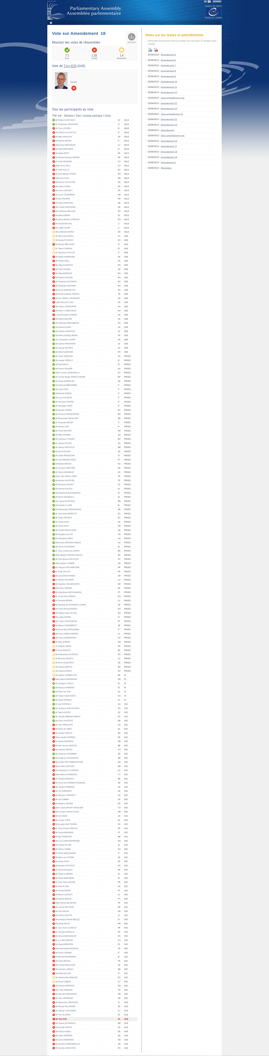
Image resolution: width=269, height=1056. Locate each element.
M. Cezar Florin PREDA (66, 596)
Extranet (217, 1)
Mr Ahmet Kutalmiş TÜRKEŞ (67, 294)
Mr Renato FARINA (64, 393)
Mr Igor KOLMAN (63, 199)
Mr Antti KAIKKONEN (64, 149)
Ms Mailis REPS (62, 153)
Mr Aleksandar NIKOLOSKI (67, 418)
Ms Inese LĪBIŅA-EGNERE (67, 634)
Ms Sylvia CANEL (63, 186)
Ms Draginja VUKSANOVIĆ (67, 758)
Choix (108, 115)
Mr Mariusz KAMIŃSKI (65, 688)
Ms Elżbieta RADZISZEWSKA (68, 493)
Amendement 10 (169, 81)
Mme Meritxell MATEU (65, 232)
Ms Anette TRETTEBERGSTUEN (69, 762)
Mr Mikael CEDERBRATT (66, 625)
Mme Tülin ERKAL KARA (66, 476)
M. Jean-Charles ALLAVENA (68, 551)
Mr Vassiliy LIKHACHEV (66, 1048)
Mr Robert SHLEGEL (64, 277)
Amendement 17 (169, 146)
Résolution (166, 168)
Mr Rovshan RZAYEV (65, 484)
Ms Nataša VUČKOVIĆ (65, 866)
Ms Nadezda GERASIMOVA (67, 323)
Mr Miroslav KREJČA (64, 658)
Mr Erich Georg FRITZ (65, 663)
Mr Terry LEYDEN (63, 128)
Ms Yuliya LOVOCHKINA (66, 306)
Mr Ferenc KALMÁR (64, 369)
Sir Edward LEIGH (63, 327)
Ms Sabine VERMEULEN (66, 675)
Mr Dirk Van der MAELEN (66, 745)
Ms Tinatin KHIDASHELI (66, 207)
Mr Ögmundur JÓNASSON (67, 1002)
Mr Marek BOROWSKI (65, 878)
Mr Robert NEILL (63, 261)
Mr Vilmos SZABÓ (63, 849)
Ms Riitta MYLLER (63, 973)
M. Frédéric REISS (63, 646)
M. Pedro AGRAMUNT (65, 472)
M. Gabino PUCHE (63, 443)
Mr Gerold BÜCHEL (64, 224)
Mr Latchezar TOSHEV (65, 439)
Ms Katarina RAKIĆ (64, 671)
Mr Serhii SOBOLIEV (64, 356)
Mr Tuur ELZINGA (63, 1015)
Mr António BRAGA (64, 899)
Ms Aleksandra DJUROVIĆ (67, 654)
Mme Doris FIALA (63, 166)
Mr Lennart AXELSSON (65, 965)
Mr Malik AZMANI (63, 215)
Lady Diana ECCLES (64, 302)
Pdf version (156, 50)
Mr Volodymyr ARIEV (64, 538)
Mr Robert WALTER (64, 319)
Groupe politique (92, 115)
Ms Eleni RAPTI (62, 526)
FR (209, 1)
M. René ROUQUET (64, 870)
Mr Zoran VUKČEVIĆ (64, 721)
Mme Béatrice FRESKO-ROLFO (69, 555)
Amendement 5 (168, 54)
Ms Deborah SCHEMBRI (66, 754)
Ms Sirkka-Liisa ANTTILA (66, 132)
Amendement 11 (169, 87)
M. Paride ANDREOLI (65, 741)
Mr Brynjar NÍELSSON (65, 244)
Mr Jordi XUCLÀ (62, 170)
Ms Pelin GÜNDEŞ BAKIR (67, 335)
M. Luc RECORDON (64, 940)
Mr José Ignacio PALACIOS (67, 559)
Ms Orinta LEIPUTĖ (64, 915)
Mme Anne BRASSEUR (66, 145)
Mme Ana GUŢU (62, 178)
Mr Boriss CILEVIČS (64, 895)
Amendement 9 (168, 76)
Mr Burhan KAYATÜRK (65, 480)
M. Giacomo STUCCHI (65, 253)
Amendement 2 (168, 162)
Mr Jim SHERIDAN (63, 791)
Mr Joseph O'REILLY (64, 360)
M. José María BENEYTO (66, 514)
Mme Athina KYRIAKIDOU (67, 774)
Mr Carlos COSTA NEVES (66, 621)
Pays (78, 115)
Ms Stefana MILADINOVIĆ (67, 977)
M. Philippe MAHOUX (65, 779)
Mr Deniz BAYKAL (63, 961)
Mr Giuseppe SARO (64, 406)
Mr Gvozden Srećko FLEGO (67, 812)
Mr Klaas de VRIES (64, 729)
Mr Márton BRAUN (63, 464)
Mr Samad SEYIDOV (64, 348)
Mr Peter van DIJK (63, 692)
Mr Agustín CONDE (64, 410)
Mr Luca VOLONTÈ (64, 398)
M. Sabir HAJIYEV (63, 712)
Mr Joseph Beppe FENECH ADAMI (70, 377)
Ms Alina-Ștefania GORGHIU (68, 219)
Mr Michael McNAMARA (66, 957)
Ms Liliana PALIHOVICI (65, 501)
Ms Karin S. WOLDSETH (66, 311)
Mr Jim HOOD (61, 816)
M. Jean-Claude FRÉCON (67, 828)
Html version (150, 50)
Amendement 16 (169, 141)
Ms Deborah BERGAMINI (66, 385)
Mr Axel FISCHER (63, 451)
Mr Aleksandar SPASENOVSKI (68, 509)
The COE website (213, 11)
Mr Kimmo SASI (62, 427)
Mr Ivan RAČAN (62, 911)
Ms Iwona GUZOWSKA (65, 547)
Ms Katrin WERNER (64, 1036)
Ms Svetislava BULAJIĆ (66, 211)
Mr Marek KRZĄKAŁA (65, 497)
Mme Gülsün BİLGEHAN (66, 903)
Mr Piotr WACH (62, 364)
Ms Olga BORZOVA (64, 273)
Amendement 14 (169, 125)
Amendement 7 (168, 65)
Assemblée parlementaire (84, 11)
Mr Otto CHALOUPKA (65, 236)
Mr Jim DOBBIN (62, 799)
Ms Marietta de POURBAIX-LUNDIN (71, 605)
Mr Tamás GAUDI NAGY (66, 696)
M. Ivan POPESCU (63, 704)
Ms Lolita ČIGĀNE (63, 617)
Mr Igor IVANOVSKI (64, 837)
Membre (69, 115)
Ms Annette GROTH (64, 1027)
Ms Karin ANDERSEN (65, 1040)
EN (205, 1)
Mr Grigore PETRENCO (66, 1023)
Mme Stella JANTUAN (65, 766)
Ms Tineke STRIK (63, 820)
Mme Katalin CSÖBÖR (65, 563)
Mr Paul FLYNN (62, 886)
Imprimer (131, 42)
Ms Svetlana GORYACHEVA (67, 708)
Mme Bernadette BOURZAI (67, 948)
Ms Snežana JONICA (64, 969)
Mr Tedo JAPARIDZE (64, 998)
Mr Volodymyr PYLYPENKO (67, 770)
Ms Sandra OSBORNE (65, 787)
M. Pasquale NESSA (64, 422)
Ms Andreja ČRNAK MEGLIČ (68, 919)
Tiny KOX (70, 66)
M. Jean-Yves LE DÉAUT (66, 928)
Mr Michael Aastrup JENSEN (68, 157)
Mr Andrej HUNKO (63, 1031)
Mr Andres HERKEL (64, 588)
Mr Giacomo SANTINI (65, 402)
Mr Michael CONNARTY (66, 795)
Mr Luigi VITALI (62, 389)
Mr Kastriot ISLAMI (63, 845)
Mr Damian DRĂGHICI (65, 986)
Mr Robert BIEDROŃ (64, 944)
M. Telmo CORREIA (64, 248)
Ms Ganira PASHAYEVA (66, 344)
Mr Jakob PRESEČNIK (65, 455)
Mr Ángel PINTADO (64, 518)
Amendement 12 (169, 92)
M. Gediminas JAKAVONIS (67, 124)
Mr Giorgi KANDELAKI (65, 381)
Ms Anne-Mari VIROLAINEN (67, 629)
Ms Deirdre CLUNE (64, 505)
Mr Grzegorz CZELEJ (64, 683)
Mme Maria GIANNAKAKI (66, 679)
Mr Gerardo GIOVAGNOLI (66, 994)
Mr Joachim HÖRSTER (65, 468)
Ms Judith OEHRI (63, 228)
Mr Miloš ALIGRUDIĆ (64, 352)
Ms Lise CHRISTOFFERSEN (68, 841)
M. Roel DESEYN (63, 650)
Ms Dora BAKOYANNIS (65, 576)
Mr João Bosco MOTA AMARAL (69, 592)
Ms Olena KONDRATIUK (66, 638)
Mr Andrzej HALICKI (64, 489)
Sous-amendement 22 (172, 114)
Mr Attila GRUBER (63, 435)
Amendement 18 (169, 151)
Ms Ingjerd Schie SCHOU (66, 613)
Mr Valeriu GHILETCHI (65, 447)
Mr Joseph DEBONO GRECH (68, 717)
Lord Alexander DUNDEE (66, 315)
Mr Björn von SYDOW (65, 857)
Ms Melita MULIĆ (63, 924)
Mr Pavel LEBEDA (63, 982)
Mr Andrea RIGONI (63, 141)
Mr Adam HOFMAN (64, 700)
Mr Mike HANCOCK (64, 137)
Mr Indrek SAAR (62, 861)
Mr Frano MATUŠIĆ (64, 431)
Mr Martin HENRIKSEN (65, 257)
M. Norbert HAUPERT (65, 580)
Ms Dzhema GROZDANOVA (67, 414)
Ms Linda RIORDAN (64, 990)
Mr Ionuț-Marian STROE (66, 174)
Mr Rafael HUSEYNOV (65, 120)
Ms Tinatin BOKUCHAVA (66, 530)
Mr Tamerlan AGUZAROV (66, 282)
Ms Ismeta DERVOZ (64, 667)
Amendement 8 (168, 71)
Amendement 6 (168, 60)
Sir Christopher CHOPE (66, 340)
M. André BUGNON (64, 161)
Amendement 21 (169, 103)
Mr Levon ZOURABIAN (65, 195)
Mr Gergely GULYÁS (64, 534)
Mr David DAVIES (63, 269)
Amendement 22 (169, 119)
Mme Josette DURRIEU (66, 737)
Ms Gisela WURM (63, 891)
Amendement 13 (169, 108)
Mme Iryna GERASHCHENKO (68, 543)
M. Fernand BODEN (64, 600)
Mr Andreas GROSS (64, 750)
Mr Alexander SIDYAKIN (66, 286)
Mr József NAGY (62, 522)
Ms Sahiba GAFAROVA (65, 331)
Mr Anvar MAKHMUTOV (66, 290)
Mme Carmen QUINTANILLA (68, 373)
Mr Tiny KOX (61, 1019)
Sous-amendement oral (173, 98)
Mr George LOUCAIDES (66, 1011)
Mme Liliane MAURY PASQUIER (69, 808)
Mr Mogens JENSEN (64, 803)
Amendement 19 (169, 157)
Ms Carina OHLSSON (65, 907)
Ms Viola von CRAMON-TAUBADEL (71, 783)
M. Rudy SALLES (63, 572)
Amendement (168, 130)
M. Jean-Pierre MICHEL (66, 882)
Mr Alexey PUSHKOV (64, 240)
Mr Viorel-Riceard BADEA (66, 609)
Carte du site (51, 1)
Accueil (50, 22)
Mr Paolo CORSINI (63, 953)
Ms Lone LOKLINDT (64, 190)
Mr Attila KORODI (63, 642)
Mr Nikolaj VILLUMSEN (65, 1006)
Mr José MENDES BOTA (66, 460)
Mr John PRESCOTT (64, 725)
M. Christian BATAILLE (65, 932)
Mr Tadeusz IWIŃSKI (64, 874)
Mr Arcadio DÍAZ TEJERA (66, 824)
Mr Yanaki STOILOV (64, 733)
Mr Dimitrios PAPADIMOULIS (68, 1044)
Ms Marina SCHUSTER (65, 182)
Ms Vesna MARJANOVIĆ (66, 936)
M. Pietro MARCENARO (66, 853)
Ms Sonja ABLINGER (64, 832)
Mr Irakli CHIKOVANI (64, 203)
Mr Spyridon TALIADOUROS (68, 584)
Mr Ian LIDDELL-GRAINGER (68, 298)
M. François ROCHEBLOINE (68, 567)
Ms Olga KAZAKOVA (64, 265)
